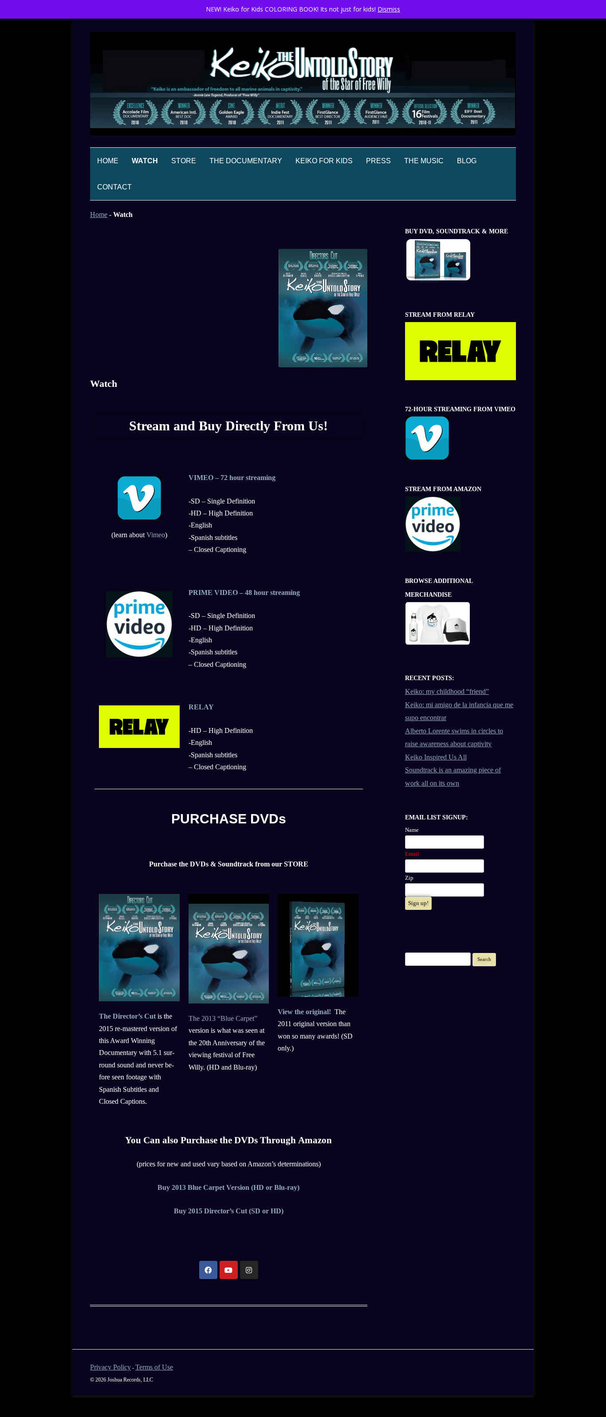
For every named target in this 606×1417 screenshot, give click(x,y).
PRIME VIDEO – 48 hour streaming (244, 592)
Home (107, 161)
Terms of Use (154, 1367)
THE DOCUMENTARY (245, 161)
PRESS (378, 161)
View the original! (305, 1012)
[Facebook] (208, 1270)
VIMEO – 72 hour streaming (232, 477)
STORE (183, 161)
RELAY (201, 707)
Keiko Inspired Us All (436, 757)
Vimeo (155, 535)
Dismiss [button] (389, 9)
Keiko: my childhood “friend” (447, 691)
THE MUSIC (424, 161)
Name (412, 830)
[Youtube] (229, 1270)
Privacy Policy (110, 1367)
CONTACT (114, 187)
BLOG (466, 161)
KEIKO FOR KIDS (324, 161)
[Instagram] (249, 1270)
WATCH (145, 161)
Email (412, 853)
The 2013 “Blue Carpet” (223, 1018)
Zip (409, 877)
